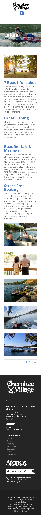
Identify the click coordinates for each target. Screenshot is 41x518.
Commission (12, 454)
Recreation (11, 446)
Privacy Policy (20, 502)
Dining (9, 441)
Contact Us (10, 419)
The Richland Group (24, 510)
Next (34, 362)
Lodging (10, 443)
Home (9, 438)
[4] (20, 274)
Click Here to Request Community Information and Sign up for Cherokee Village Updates (19, 479)
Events (9, 452)
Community (11, 449)
